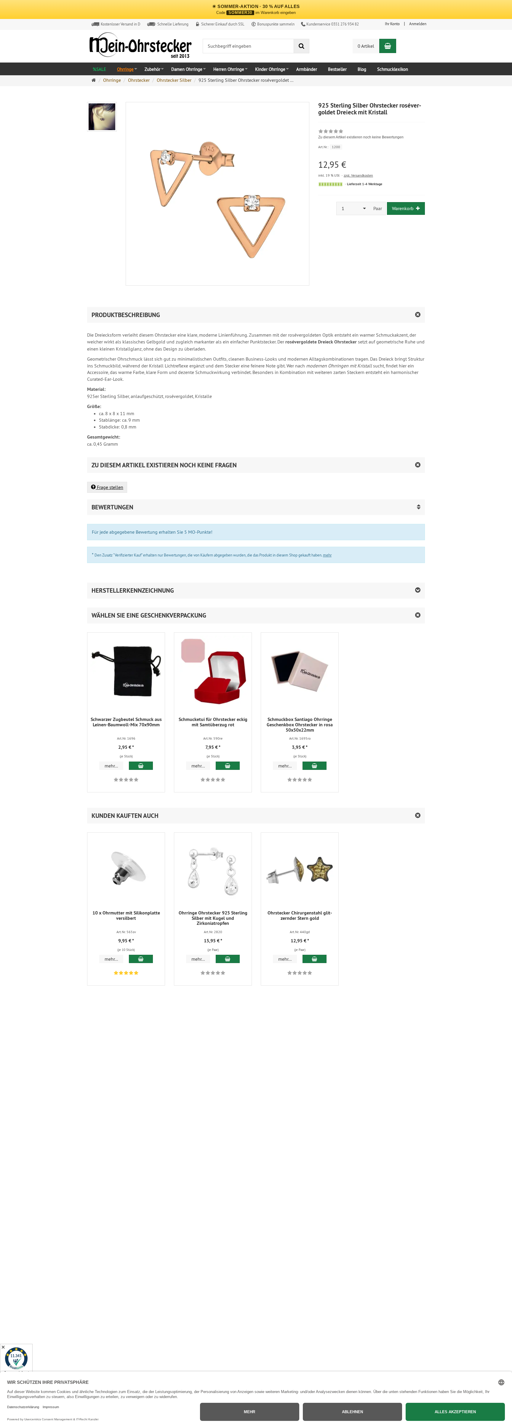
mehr (327, 555)
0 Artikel (366, 46)
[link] (361, 135)
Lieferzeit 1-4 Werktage (364, 184)
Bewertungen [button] (112, 507)
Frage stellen (109, 487)
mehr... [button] (111, 766)
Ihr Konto (392, 23)
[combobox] (353, 208)
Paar (377, 208)
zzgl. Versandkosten (358, 175)
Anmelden (417, 23)
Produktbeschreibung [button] (126, 315)
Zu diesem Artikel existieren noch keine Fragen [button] (164, 465)
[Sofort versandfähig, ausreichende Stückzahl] (330, 184)
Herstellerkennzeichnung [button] (133, 590)
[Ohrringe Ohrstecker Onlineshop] (140, 46)
